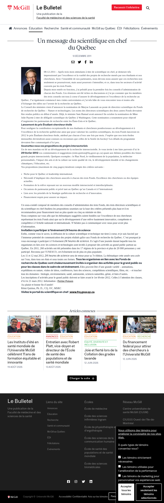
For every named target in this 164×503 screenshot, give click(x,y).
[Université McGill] (20, 8)
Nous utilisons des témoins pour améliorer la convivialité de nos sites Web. (139, 434)
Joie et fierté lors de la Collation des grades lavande (100, 354)
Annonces (20, 28)
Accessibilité (65, 496)
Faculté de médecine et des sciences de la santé (66, 17)
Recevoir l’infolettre (126, 7)
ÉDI (119, 28)
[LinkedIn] (91, 481)
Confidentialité (79, 496)
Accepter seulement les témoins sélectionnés (148, 492)
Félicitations (131, 28)
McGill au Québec (103, 28)
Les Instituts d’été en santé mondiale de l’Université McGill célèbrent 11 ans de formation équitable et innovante (24, 352)
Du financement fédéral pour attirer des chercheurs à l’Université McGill (137, 348)
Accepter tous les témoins (126, 490)
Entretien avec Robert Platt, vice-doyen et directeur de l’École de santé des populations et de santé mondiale (62, 352)
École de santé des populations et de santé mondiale (98, 452)
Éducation (36, 28)
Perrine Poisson (65, 281)
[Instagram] (75, 481)
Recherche (51, 28)
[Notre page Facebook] (68, 481)
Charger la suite (80, 378)
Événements (149, 28)
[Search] (147, 8)
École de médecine (95, 408)
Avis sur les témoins (98, 496)
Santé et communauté (75, 28)
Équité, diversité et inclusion (96, 343)
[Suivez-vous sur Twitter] (83, 481)
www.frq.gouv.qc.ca (81, 292)
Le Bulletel (49, 7)
